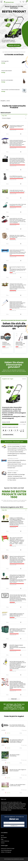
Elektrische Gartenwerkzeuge (14, 444)
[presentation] (2, 337)
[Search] (20, 2)
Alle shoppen (4, 837)
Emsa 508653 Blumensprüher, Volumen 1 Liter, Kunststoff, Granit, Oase (18, 177)
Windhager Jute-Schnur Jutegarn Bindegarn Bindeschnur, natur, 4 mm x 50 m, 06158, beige (18, 236)
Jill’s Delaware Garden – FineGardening (15, 755)
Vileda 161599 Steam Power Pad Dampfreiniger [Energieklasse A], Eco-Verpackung (6, 344)
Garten (2, 745)
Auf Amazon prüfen (8, 432)
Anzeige (3, 63)
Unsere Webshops (5, 841)
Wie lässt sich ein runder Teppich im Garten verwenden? (18, 770)
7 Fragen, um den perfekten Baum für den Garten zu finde (17, 785)
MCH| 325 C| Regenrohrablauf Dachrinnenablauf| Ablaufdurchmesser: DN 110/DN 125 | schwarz (17, 647)
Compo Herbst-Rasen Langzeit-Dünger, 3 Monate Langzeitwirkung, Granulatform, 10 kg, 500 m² (20, 345)
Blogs (2, 839)
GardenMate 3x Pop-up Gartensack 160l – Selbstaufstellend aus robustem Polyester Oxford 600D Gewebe (18, 630)
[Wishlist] (23, 2)
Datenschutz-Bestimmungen (7, 848)
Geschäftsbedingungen (6, 850)
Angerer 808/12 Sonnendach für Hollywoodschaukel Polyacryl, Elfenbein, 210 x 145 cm (17, 615)
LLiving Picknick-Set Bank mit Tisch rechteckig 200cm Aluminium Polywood (17, 126)
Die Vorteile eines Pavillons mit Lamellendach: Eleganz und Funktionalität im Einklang (16, 741)
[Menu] (1, 2)
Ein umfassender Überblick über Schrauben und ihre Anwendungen (17, 725)
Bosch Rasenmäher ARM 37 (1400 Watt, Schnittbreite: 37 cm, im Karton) (18, 205)
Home (2, 835)
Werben (3, 843)
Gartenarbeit (4, 760)
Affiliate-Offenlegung (6, 852)
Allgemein (3, 730)
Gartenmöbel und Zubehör (13, 458)
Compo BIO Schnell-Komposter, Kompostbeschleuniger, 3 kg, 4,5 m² (17, 191)
